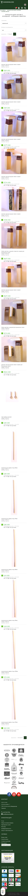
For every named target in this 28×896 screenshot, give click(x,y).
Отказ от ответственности (7, 830)
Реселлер (3, 826)
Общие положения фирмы (7, 822)
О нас (2, 821)
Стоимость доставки (5, 841)
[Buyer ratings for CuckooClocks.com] (7, 858)
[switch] (3, 892)
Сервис (4, 834)
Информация (6, 817)
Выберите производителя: (7, 27)
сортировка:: (4, 20)
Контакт (4, 799)
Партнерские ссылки (6, 824)
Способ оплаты (4, 839)
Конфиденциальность (6, 828)
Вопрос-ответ (4, 837)
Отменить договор (6, 845)
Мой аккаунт (4, 843)
